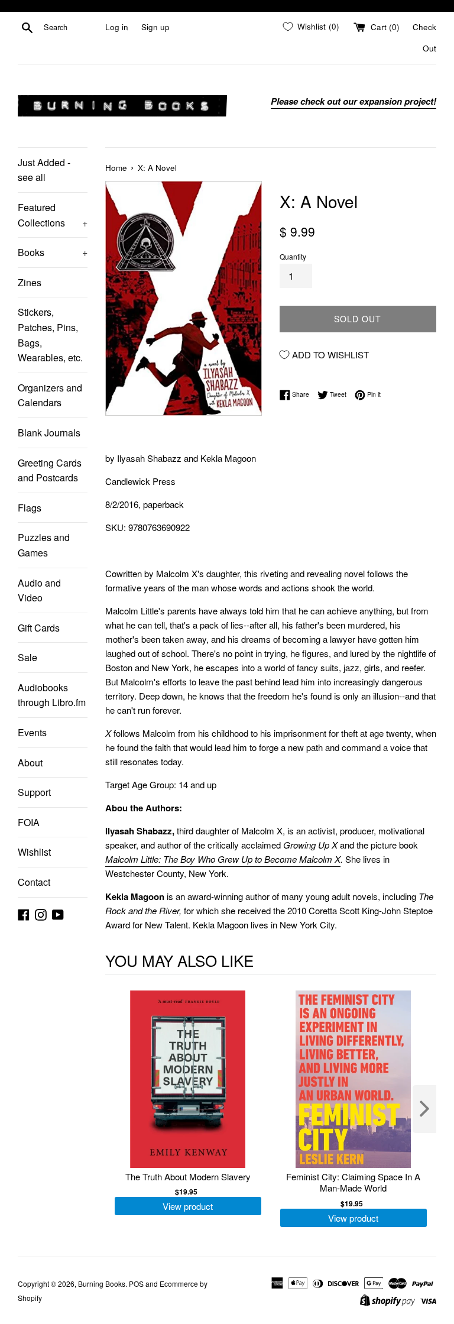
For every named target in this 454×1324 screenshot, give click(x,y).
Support (34, 792)
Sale (27, 657)
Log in (116, 27)
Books (52, 252)
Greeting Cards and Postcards (50, 470)
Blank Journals (49, 432)
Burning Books (101, 1283)
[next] (424, 1109)
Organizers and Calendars (50, 395)
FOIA (29, 822)
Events (32, 732)
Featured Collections (52, 214)
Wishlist (34, 852)
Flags (29, 507)
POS (136, 1283)
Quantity (293, 256)
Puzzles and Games (44, 544)
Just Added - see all (44, 170)
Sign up (155, 27)
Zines (29, 282)
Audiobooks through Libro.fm (52, 695)
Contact (34, 882)
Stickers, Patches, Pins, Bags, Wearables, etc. (50, 334)
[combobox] (72, 27)
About (30, 762)
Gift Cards (39, 628)
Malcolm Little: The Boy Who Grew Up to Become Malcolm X (222, 859)
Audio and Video (39, 590)
